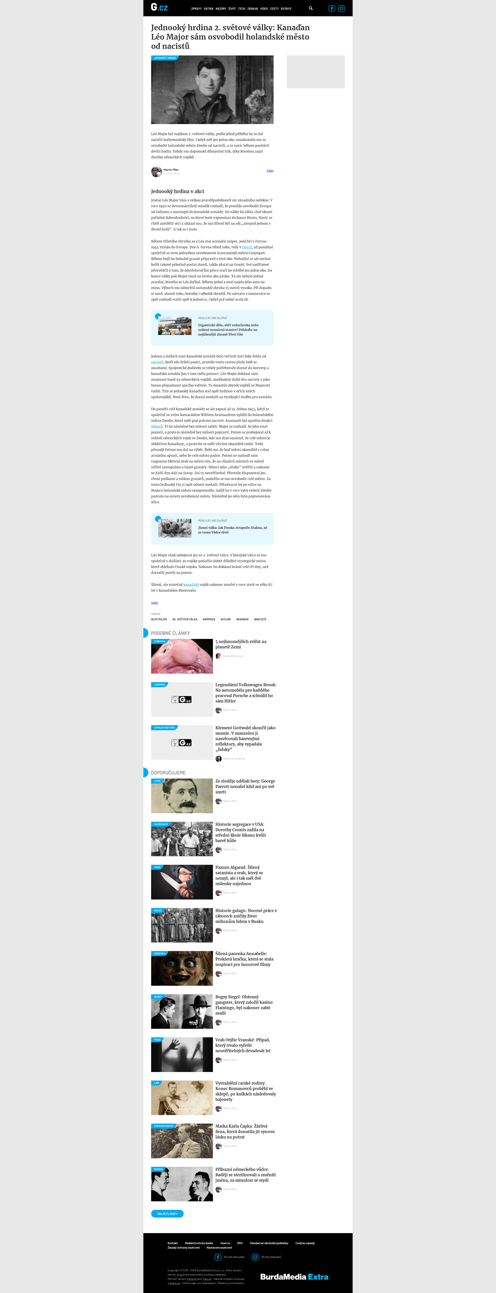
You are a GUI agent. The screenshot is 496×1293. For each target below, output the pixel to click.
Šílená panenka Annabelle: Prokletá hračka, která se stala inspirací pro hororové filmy (244, 959)
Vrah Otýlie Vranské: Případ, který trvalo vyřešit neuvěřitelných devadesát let (243, 1045)
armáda (210, 619)
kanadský (191, 585)
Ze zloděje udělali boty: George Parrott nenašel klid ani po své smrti (245, 786)
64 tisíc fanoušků (234, 1256)
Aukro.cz (175, 1283)
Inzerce (225, 1243)
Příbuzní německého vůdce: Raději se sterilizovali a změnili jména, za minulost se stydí (245, 1175)
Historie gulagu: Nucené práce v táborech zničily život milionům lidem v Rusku (246, 916)
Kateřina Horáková (234, 758)
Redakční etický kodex (199, 1243)
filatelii (221, 1283)
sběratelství (209, 1283)
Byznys (286, 8)
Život (232, 8)
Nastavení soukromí (219, 1247)
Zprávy (196, 8)
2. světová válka (185, 619)
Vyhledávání (311, 8)
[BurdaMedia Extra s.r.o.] (294, 1276)
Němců (157, 426)
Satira (209, 8)
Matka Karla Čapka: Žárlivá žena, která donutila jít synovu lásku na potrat (245, 1131)
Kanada (243, 619)
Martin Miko (171, 169)
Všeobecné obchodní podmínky (269, 1243)
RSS (240, 1243)
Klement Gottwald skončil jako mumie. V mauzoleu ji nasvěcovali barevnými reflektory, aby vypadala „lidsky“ (245, 738)
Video (264, 8)
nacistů (157, 362)
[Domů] (159, 8)
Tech (241, 8)
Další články (167, 1213)
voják (226, 619)
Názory (221, 8)
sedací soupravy (234, 1278)
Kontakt (173, 1243)
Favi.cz (207, 1278)
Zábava (252, 8)
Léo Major (160, 619)
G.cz (179, 1274)
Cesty (274, 8)
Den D (247, 247)
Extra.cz (192, 1278)
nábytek (218, 1278)
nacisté (261, 619)
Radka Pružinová (233, 656)
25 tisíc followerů (271, 1256)
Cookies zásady (305, 1243)
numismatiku (236, 1283)
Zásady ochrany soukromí (184, 1247)
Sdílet (270, 170)
